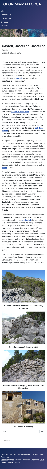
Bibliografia (6, 18)
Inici (2, 11)
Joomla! (4, 460)
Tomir (4, 167)
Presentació (6, 15)
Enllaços (4, 22)
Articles (4, 25)
